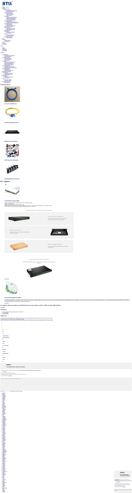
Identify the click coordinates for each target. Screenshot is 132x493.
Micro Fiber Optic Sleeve (9, 64)
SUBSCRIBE (2, 307)
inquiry (6, 278)
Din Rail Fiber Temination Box (12, 21)
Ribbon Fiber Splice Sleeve (11, 18)
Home (3, 47)
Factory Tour (4, 44)
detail (8, 278)
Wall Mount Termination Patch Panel (13, 22)
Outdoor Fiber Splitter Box (11, 25)
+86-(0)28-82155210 (5, 337)
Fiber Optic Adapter (10, 13)
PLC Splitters (4, 50)
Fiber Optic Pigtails (8, 30)
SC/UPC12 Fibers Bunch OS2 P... (12, 122)
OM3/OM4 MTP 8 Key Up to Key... (12, 178)
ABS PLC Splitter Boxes (11, 32)
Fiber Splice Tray (9, 37)
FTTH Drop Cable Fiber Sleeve (12, 17)
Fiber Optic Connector (8, 12)
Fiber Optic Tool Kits (10, 34)
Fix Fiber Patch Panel (10, 11)
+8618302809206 (5, 353)
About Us (4, 39)
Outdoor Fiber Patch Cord (11, 28)
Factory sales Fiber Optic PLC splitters (13, 297)
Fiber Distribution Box (8, 23)
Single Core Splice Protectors (9, 63)
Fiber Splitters (7, 31)
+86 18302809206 (5, 335)
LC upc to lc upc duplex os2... (11, 103)
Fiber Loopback (9, 15)
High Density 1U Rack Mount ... (11, 141)
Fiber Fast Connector (10, 14)
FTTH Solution (7, 41)
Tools (3, 78)
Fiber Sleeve (7, 16)
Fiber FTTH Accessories (9, 36)
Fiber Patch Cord (7, 27)
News (3, 42)
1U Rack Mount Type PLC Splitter (12, 200)
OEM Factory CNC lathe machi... (12, 160)
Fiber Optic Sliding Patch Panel (12, 10)
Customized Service (5, 7)
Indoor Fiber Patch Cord (11, 29)
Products (3, 8)
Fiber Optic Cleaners (10, 35)
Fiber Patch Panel (7, 9)
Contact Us (4, 43)
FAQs (3, 38)
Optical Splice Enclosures (9, 26)
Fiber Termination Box (8, 20)
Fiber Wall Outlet (9, 24)
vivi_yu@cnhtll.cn (5, 345)
